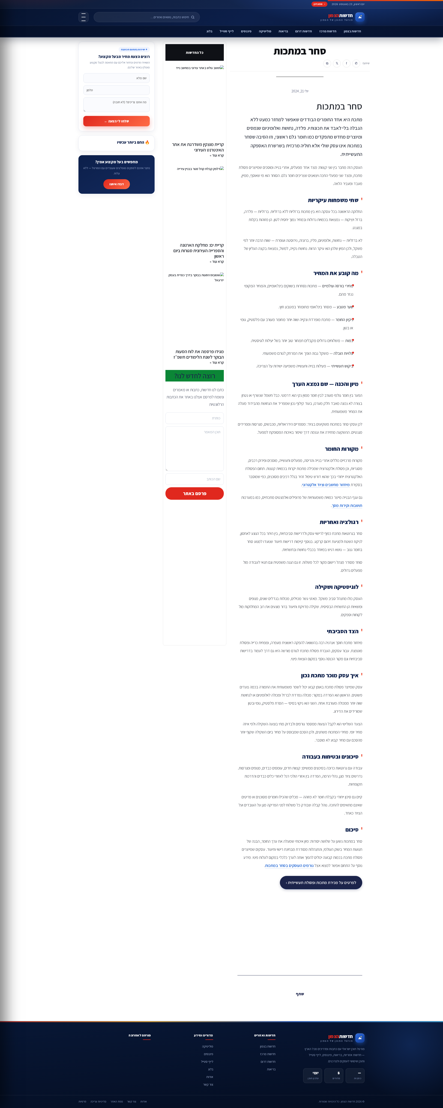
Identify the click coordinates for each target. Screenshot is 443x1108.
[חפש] (194, 17)
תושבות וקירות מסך (347, 505)
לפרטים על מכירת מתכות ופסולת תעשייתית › (321, 882)
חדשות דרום (303, 31)
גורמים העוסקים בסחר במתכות (289, 865)
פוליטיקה (265, 31)
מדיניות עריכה (98, 1101)
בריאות (283, 31)
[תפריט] (83, 17)
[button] (310, 1004)
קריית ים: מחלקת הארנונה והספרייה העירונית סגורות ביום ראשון (198, 250)
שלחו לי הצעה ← (116, 121)
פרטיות (82, 1101)
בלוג (209, 31)
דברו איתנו (116, 184)
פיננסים (246, 31)
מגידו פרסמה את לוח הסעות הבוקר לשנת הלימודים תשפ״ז (199, 354)
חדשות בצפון (352, 31)
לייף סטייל (227, 31)
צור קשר (208, 1084)
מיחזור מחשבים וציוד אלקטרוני (326, 484)
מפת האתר (117, 1101)
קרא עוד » (217, 155)
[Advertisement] (299, 931)
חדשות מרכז (327, 31)
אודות (209, 1077)
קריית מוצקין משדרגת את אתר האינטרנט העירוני (198, 147)
